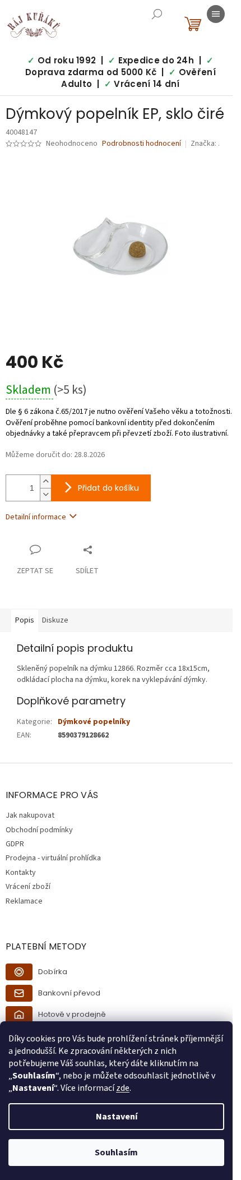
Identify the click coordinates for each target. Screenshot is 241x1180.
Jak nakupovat (30, 815)
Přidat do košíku (108, 488)
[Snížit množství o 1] (45, 494)
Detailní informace (36, 517)
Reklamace (24, 901)
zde (122, 1088)
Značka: (205, 143)
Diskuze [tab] (55, 620)
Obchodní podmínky (39, 830)
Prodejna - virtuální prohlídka (53, 858)
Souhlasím (116, 1152)
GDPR (15, 844)
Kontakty (21, 872)
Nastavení (116, 1116)
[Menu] (216, 14)
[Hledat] (157, 14)
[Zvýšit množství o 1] (45, 481)
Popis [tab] (24, 620)
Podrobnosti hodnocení (141, 144)
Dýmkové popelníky (94, 721)
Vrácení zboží (28, 886)
